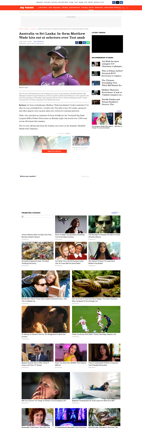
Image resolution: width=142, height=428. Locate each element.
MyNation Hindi (99, 2)
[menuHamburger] (123, 8)
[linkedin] (121, 2)
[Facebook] (113, 2)
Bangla (81, 2)
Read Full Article (54, 151)
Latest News (42, 7)
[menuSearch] (127, 8)
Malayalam (39, 2)
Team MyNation (38, 41)
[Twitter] (117, 2)
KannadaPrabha (63, 2)
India (50, 7)
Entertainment (74, 7)
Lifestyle (64, 7)
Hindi (85, 2)
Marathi (90, 2)
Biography (56, 7)
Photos (116, 7)
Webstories (99, 7)
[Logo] (28, 7)
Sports (91, 7)
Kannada (54, 2)
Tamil (76, 2)
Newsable (47, 2)
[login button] (120, 7)
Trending (84, 7)
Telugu (71, 2)
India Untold (108, 7)
